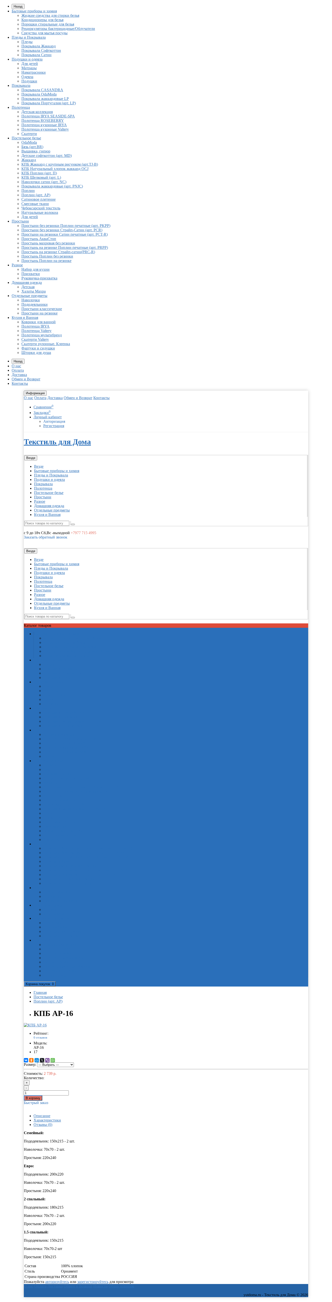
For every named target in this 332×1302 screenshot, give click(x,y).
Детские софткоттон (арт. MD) (46, 155)
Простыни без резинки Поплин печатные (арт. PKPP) (65, 226)
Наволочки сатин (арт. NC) (43, 182)
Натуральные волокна (39, 212)
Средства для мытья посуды (44, 33)
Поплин (28, 191)
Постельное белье (26, 138)
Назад (18, 6)
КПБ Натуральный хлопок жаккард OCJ (54, 169)
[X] (42, 1060)
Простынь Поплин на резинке (46, 261)
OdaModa (29, 142)
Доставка (19, 375)
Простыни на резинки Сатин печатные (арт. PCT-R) (64, 234)
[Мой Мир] (37, 1060)
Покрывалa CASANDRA (42, 90)
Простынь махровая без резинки (48, 243)
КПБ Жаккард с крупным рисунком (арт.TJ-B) (59, 164)
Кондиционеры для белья (42, 20)
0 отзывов (40, 1037)
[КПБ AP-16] (35, 1025)
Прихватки (30, 274)
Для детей (29, 64)
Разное (17, 265)
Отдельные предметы (29, 296)
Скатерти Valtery (35, 339)
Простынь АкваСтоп (38, 239)
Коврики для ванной (38, 322)
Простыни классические (41, 309)
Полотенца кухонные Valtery (45, 129)
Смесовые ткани (35, 204)
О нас (16, 366)
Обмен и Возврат (26, 379)
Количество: (34, 1078)
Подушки (29, 81)
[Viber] (47, 1060)
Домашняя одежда (27, 282)
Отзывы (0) (43, 1124)
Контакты (20, 383)
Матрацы (29, 68)
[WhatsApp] (53, 1060)
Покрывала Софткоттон (41, 50)
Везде (39, 466)
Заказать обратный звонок (45, 537)
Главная (40, 992)
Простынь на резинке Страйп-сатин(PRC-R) (58, 252)
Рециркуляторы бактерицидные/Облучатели (58, 29)
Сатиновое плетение (38, 199)
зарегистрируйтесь (92, 1282)
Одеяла (27, 77)
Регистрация (53, 426)
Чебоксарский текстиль (40, 208)
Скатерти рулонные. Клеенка (45, 344)
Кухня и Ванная (25, 317)
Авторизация (54, 421)
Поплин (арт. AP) (35, 195)
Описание (42, 1116)
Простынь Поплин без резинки (47, 256)
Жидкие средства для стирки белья (50, 15)
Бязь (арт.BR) (32, 147)
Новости (100, 1286)
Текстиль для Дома (57, 441)
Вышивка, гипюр (35, 151)
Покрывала (21, 85)
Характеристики (47, 1120)
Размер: (30, 1064)
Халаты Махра (33, 291)
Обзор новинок (121, 1286)
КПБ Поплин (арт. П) (39, 173)
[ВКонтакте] (26, 1060)
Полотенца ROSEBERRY (42, 120)
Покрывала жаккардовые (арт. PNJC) (52, 186)
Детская (28, 287)
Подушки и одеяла (27, 59)
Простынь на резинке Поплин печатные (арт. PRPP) (64, 247)
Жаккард (28, 160)
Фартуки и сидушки (38, 348)
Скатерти (29, 134)
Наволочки (30, 300)
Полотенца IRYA (35, 326)
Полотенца (21, 107)
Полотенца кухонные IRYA (44, 125)
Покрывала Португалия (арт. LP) (48, 103)
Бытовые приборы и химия (34, 11)
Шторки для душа (36, 352)
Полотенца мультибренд (41, 335)
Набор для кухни (35, 269)
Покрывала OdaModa (39, 94)
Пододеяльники (34, 304)
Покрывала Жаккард (38, 46)
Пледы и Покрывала (29, 37)
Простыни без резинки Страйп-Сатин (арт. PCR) (61, 230)
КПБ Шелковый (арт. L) (41, 177)
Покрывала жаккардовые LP (45, 99)
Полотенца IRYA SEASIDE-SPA (48, 116)
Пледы (27, 42)
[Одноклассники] (31, 1060)
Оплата (18, 370)
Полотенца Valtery (36, 331)
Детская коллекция (37, 112)
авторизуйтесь (57, 1282)
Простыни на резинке (39, 313)
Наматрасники (33, 72)
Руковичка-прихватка (39, 278)
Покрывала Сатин (36, 55)
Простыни (20, 221)
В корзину (33, 1098)
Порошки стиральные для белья (47, 24)
